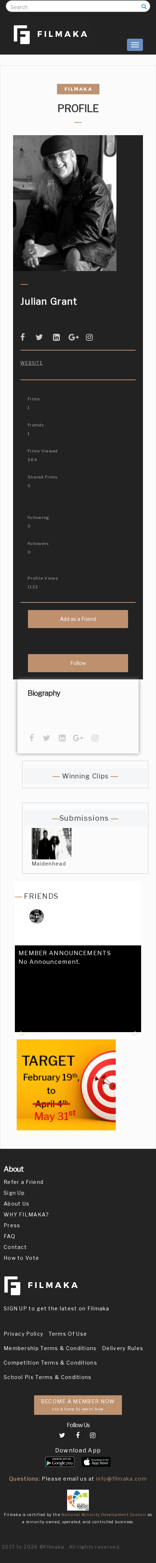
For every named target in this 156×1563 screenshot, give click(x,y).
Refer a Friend (24, 1182)
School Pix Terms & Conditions (48, 1377)
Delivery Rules (122, 1348)
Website (31, 363)
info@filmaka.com (121, 1479)
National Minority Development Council (103, 1514)
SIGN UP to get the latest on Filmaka (57, 1308)
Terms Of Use (68, 1334)
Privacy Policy (23, 1334)
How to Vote (21, 1258)
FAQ (9, 1236)
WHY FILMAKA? (26, 1214)
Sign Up (14, 1193)
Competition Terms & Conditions (50, 1363)
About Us (16, 1204)
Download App (78, 1450)
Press (12, 1225)
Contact (15, 1247)
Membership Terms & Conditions (50, 1348)
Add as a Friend (78, 619)
